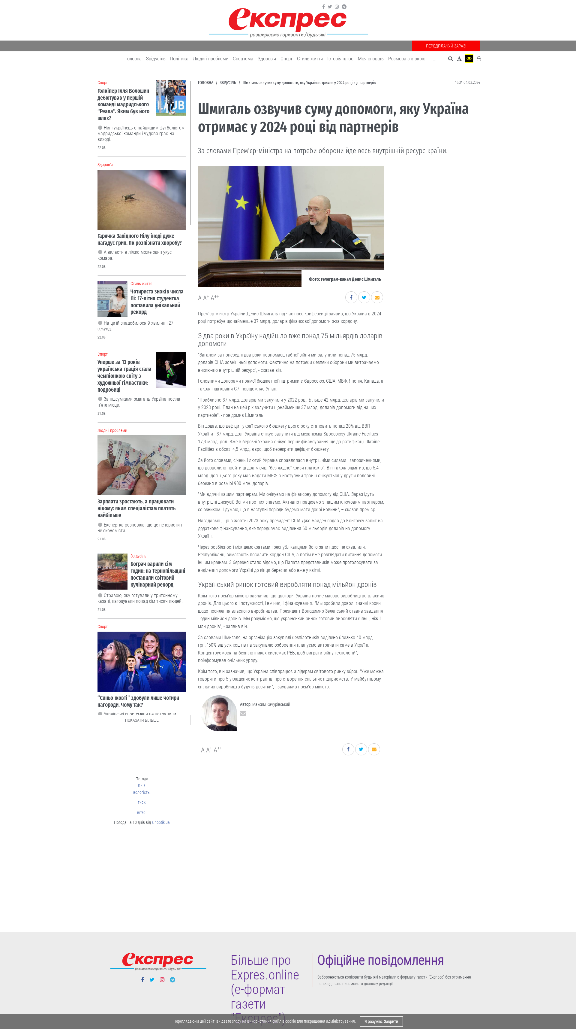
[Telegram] (344, 7)
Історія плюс (340, 59)
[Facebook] (323, 7)
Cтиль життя (310, 59)
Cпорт (286, 59)
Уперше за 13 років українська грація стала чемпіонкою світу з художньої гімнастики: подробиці (125, 376)
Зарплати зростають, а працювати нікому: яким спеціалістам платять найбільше (137, 508)
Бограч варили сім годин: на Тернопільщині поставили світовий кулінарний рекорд (157, 574)
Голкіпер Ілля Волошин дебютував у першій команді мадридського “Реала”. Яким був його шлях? (123, 104)
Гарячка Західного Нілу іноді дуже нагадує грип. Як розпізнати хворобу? (140, 239)
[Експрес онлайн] (288, 22)
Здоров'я (267, 59)
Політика (179, 59)
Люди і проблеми (210, 59)
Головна (133, 59)
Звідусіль (156, 59)
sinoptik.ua (161, 822)
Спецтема (243, 59)
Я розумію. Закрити (381, 1021)
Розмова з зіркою (406, 59)
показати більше (142, 720)
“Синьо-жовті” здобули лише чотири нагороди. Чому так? (138, 701)
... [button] (434, 59)
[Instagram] (337, 7)
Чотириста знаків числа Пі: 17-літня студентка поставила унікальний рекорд (157, 301)
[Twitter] (330, 7)
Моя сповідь (371, 59)
